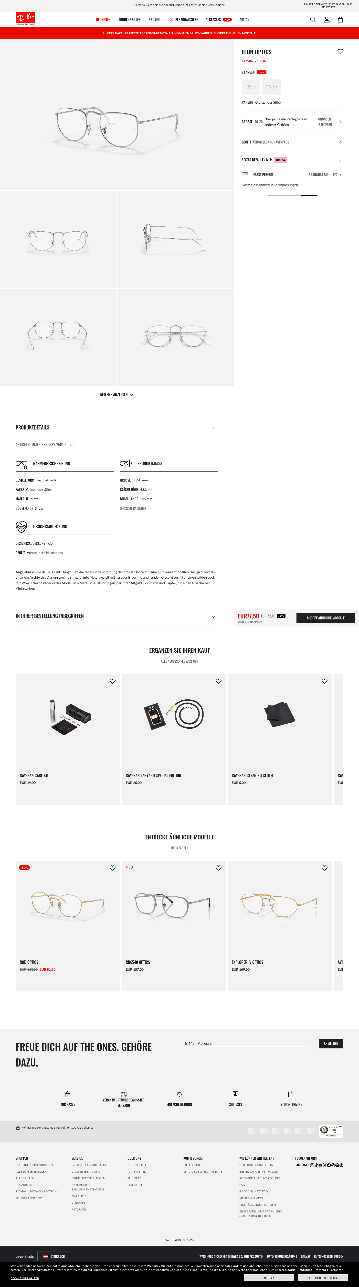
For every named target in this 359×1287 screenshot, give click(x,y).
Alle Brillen (25, 1178)
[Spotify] (337, 1165)
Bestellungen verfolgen (259, 1171)
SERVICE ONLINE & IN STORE (202, 1171)
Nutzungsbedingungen (328, 1256)
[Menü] (340, 1128)
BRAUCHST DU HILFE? (323, 174)
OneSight (134, 1185)
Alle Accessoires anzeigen (179, 661)
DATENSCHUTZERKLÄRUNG (282, 1256)
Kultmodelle (137, 1164)
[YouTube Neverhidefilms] (320, 1165)
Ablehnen (269, 1278)
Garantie (79, 1196)
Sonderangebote (29, 1198)
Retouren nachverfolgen (260, 1178)
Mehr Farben (179, 848)
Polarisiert (25, 1185)
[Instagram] (312, 1165)
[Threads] (333, 1165)
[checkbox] (340, 52)
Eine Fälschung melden (257, 1204)
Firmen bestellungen (88, 1178)
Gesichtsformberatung (91, 1164)
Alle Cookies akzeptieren (323, 1278)
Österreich (58, 1256)
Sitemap (305, 1256)
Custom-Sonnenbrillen (34, 1164)
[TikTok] (316, 1165)
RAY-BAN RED (136, 1171)
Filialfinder (193, 1164)
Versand (78, 1202)
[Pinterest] (341, 1165)
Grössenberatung (86, 1171)
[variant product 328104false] (271, 87)
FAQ (242, 1185)
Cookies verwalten (25, 1278)
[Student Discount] (302, 1164)
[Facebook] (329, 1165)
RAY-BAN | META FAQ (253, 1191)
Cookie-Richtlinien (298, 1270)
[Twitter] (325, 1165)
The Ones (134, 1178)
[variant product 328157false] (251, 87)
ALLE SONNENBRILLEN (31, 1171)
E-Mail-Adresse (198, 1043)
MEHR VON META (251, 1198)
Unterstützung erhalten (259, 1164)
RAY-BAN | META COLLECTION (36, 1191)
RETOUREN (79, 1209)
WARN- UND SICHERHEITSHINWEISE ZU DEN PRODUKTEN (232, 1256)
